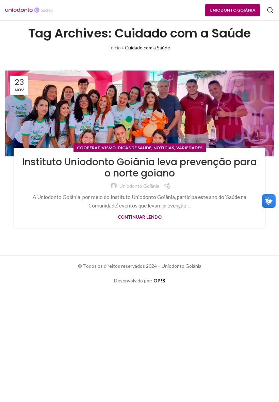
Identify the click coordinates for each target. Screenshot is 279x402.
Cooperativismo (96, 147)
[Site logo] (29, 10)
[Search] (270, 10)
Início (115, 47)
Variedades (189, 147)
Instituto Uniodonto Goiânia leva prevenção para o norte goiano (139, 167)
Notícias (163, 147)
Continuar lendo (140, 217)
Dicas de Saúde (134, 147)
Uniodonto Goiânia (233, 10)
